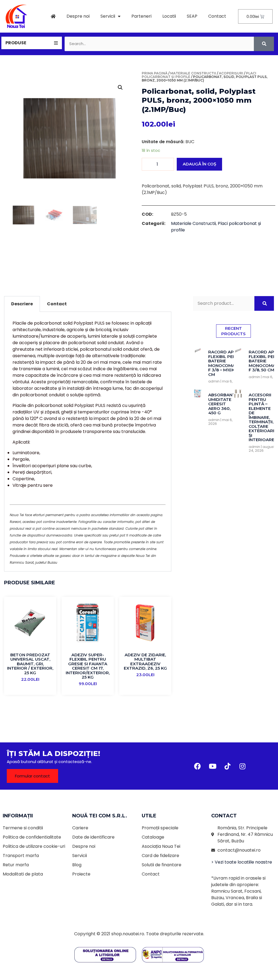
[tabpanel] (87, 442)
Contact (217, 16)
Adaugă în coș (199, 164)
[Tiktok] (227, 766)
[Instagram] (242, 766)
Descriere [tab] (22, 304)
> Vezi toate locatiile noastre (241, 862)
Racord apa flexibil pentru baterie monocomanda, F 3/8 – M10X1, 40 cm (226, 363)
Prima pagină (155, 73)
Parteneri (141, 16)
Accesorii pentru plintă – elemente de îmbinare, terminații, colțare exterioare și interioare (262, 417)
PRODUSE (15, 43)
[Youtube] (212, 766)
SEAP (192, 16)
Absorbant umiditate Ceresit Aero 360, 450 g (221, 403)
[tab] (31, 43)
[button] (32, 776)
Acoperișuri (231, 73)
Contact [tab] (57, 304)
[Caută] (264, 44)
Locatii (169, 16)
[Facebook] (197, 766)
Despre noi (78, 16)
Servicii (107, 16)
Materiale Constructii (193, 73)
